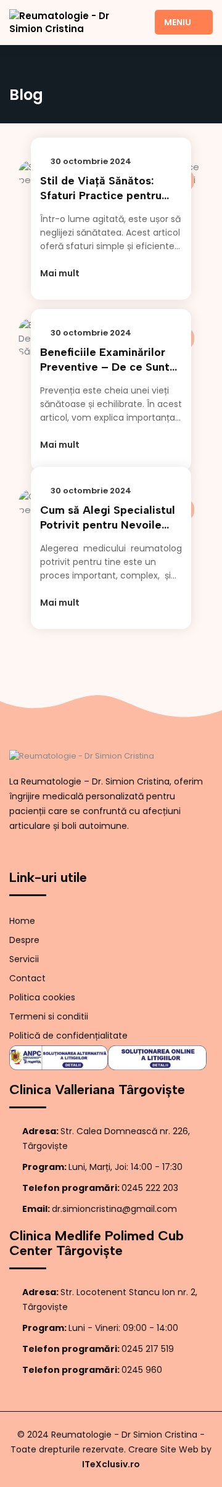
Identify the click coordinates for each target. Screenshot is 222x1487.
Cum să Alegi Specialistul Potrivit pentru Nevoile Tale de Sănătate (107, 517)
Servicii (24, 959)
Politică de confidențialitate (68, 1035)
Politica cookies (42, 997)
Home (22, 921)
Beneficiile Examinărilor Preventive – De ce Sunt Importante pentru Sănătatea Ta (105, 359)
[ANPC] (58, 1057)
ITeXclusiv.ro (111, 1464)
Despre (24, 940)
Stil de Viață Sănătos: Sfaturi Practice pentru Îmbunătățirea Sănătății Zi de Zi (108, 188)
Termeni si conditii (48, 1016)
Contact (27, 978)
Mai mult (60, 273)
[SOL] (157, 1057)
